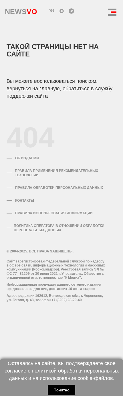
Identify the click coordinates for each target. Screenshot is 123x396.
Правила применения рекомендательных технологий (56, 173)
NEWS (21, 10)
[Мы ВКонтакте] (52, 11)
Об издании (27, 158)
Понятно (61, 390)
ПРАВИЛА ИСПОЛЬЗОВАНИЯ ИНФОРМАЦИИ (54, 213)
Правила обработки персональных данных (59, 188)
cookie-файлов (95, 378)
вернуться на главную (33, 88)
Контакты (24, 201)
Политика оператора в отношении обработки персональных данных (59, 228)
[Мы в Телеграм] (71, 11)
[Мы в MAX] (61, 11)
